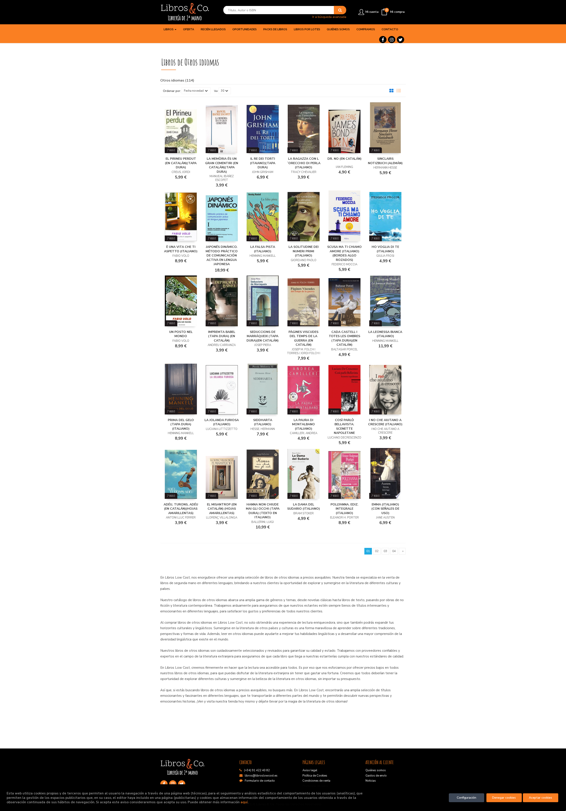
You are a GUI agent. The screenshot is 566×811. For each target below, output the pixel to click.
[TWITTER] (400, 39)
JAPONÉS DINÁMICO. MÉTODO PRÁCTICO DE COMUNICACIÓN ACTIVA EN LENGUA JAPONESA (222, 255)
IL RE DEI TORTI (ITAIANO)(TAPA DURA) (262, 163)
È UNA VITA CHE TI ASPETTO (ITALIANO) (180, 249)
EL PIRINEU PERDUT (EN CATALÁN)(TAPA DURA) (181, 163)
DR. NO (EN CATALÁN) (344, 159)
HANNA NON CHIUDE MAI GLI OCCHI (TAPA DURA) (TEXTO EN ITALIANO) (262, 511)
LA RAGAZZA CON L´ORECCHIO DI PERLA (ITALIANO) (303, 163)
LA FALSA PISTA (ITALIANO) (262, 249)
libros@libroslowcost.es (261, 776)
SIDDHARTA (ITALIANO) (262, 422)
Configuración (466, 798)
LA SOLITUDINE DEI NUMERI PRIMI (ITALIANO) (304, 251)
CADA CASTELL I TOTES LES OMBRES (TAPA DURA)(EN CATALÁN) (344, 338)
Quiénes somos (375, 770)
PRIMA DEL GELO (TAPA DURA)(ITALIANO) (181, 424)
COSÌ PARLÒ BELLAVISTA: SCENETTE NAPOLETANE (344, 426)
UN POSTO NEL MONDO (181, 334)
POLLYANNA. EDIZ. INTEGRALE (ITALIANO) (344, 508)
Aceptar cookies (540, 798)
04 (394, 551)
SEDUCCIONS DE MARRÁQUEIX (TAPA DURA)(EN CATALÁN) (263, 336)
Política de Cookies (314, 776)
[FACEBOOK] (382, 39)
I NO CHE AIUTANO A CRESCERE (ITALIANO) (385, 422)
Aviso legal (309, 770)
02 (377, 551)
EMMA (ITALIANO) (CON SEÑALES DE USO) (385, 508)
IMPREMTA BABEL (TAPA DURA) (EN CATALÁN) (221, 336)
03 (385, 551)
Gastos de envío (376, 776)
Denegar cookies (504, 798)
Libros (169, 29)
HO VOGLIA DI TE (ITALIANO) (385, 249)
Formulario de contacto (260, 781)
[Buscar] (340, 10)
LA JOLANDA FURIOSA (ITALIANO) (222, 422)
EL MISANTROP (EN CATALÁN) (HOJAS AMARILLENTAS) (222, 508)
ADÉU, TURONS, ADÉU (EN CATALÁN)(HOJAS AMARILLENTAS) (181, 508)
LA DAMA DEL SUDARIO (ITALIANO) (303, 506)
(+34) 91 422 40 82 (257, 770)
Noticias (370, 781)
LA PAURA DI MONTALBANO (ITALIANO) (303, 424)
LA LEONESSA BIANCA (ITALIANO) (385, 334)
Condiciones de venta (316, 781)
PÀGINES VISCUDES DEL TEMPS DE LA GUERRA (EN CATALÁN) (303, 338)
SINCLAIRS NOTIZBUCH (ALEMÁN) (385, 161)
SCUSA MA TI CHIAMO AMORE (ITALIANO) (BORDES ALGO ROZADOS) (344, 253)
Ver (216, 91)
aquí (244, 802)
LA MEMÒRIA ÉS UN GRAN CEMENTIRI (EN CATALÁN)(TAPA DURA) (221, 165)
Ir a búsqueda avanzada (329, 17)
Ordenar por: (172, 91)
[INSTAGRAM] (391, 39)
